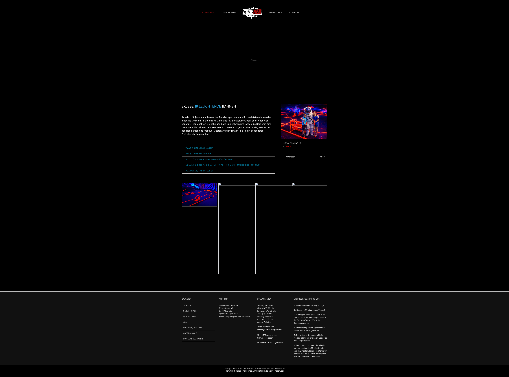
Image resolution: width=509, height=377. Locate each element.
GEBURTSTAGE (189, 311)
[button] (228, 148)
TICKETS (187, 305)
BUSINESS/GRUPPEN (192, 327)
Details (322, 157)
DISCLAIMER (248, 369)
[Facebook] (220, 326)
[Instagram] (235, 326)
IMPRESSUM (280, 369)
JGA (185, 322)
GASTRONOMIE (190, 333)
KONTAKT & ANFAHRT (193, 339)
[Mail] (240, 326)
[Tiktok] (225, 326)
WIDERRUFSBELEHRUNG (264, 369)
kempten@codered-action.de (237, 316)
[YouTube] (230, 326)
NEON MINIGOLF (292, 143)
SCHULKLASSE (189, 316)
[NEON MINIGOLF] (304, 121)
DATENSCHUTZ (236, 369)
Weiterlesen (290, 157)
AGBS (226, 369)
